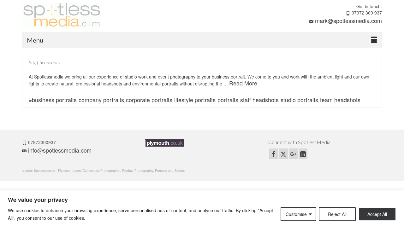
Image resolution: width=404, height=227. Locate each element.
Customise (296, 214)
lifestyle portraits (195, 100)
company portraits (101, 100)
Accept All (377, 214)
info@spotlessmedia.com (60, 150)
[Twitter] (283, 153)
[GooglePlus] (293, 153)
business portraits (54, 100)
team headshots (340, 100)
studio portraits (299, 100)
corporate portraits (149, 100)
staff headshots (259, 100)
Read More (243, 83)
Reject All (337, 214)
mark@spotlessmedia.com (348, 20)
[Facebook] (273, 153)
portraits (227, 100)
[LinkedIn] (303, 153)
